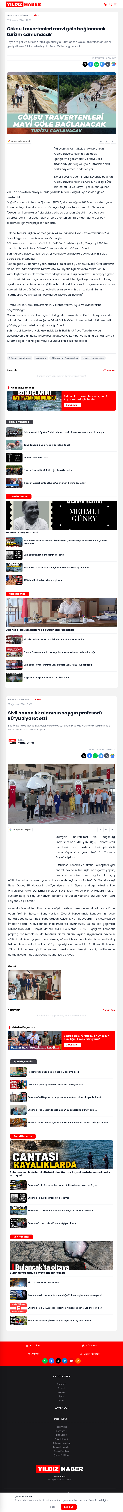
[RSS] (78, 1361)
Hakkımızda (61, 1426)
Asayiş (61, 1392)
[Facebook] (51, 1361)
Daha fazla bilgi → (98, 1500)
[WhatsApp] (45, 1361)
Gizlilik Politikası (92, 1353)
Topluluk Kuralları (61, 1447)
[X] (58, 1361)
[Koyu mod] (105, 4)
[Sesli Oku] (101, 141)
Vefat (61, 1400)
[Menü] (115, 4)
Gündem (61, 1384)
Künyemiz (91, 1345)
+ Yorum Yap (109, 370)
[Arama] (110, 4)
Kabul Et (68, 1506)
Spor (61, 1396)
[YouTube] (71, 1361)
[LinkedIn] (65, 1361)
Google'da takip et (20, 141)
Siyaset (61, 1388)
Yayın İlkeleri (61, 1438)
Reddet (52, 1506)
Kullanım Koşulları (61, 1443)
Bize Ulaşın (35, 1345)
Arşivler (35, 1353)
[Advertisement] (29, 166)
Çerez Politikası (61, 1455)
